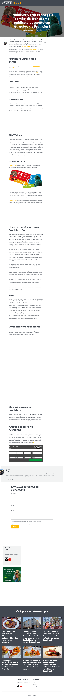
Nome (12, 505)
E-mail (12, 510)
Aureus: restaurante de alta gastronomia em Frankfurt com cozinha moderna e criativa (32, 664)
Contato (34, 682)
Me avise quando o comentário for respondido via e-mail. (25, 524)
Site (12, 516)
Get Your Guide (34, 414)
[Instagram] (6, 559)
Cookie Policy (35, 686)
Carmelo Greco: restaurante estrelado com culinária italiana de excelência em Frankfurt (52, 665)
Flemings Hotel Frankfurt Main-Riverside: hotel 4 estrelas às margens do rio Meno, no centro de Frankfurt (31, 637)
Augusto (9, 471)
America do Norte (29, 3)
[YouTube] (10, 559)
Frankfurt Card (32, 48)
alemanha (46, 43)
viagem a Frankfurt (26, 46)
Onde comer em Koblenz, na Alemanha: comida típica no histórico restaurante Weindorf (10, 637)
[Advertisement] (26, 121)
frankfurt (52, 43)
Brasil (21, 3)
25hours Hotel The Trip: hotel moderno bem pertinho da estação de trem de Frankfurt (52, 636)
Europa (46, 3)
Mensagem (13, 493)
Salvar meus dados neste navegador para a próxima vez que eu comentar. (26, 521)
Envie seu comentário (28, 30)
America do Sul (39, 3)
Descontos (35, 684)
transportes (58, 43)
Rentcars (31, 434)
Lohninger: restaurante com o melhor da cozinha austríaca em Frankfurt (10, 664)
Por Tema (53, 3)
